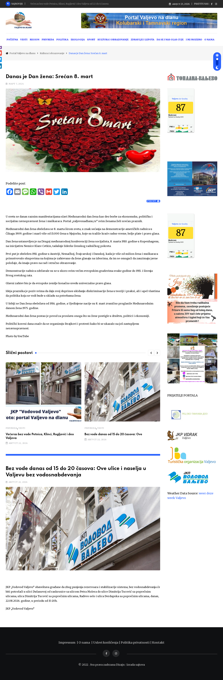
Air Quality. (180, 99)
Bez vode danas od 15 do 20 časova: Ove (113, 434)
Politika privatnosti (135, 642)
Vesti (21, 428)
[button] (151, 353)
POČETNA (12, 39)
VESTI (23, 39)
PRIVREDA (48, 39)
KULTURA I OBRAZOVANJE (112, 39)
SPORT (91, 39)
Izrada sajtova (136, 664)
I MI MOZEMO (194, 39)
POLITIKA (62, 39)
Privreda (11, 428)
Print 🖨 (153, 201)
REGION (34, 39)
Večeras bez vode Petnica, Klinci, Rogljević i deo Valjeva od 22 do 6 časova (69, 3)
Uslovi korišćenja (105, 642)
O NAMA (209, 39)
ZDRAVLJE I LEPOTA (142, 39)
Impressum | (69, 642)
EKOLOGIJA (78, 39)
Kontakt (158, 642)
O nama (85, 642)
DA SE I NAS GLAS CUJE (170, 39)
